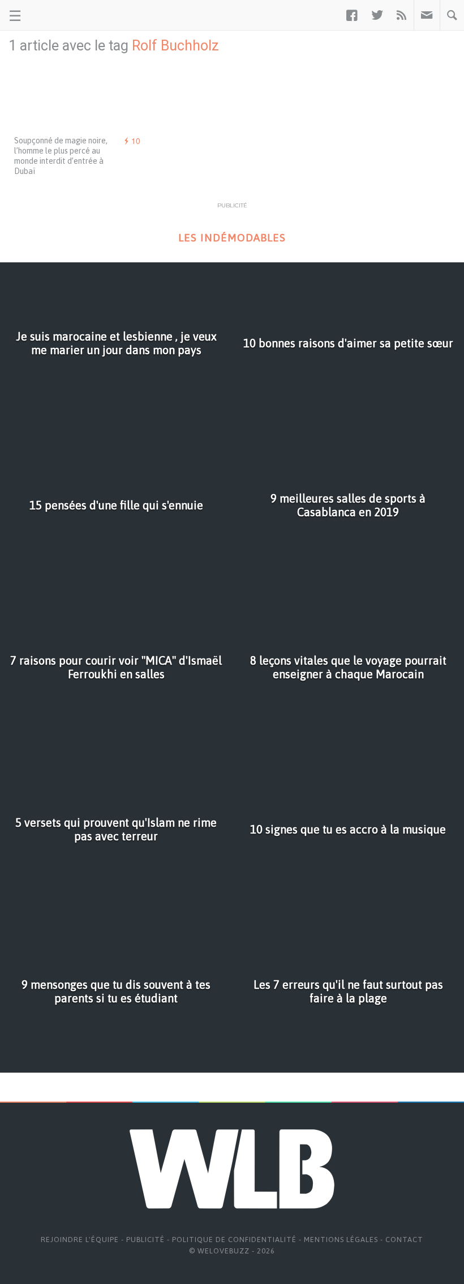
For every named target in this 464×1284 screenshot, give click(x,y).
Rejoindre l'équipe (80, 1239)
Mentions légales (341, 1239)
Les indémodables (232, 237)
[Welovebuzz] (52, 15)
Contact (404, 1239)
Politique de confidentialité (234, 1239)
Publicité (145, 1239)
